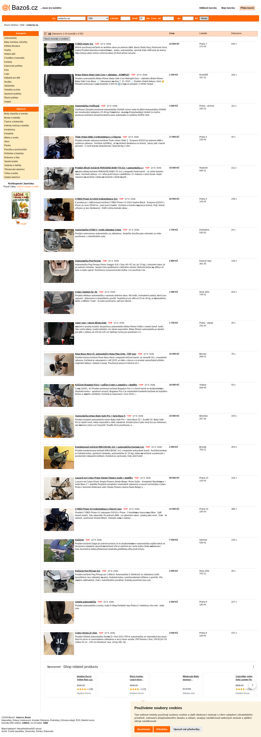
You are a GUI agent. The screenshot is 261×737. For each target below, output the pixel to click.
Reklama (44, 720)
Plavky (7, 145)
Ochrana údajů (68, 720)
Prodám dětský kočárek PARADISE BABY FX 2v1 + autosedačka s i (109, 168)
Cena (172, 33)
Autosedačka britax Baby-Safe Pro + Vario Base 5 (100, 416)
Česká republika (16, 731)
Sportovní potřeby (12, 94)
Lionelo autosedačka (85, 602)
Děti (22, 25)
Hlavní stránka (11, 25)
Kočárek (79, 540)
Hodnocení (25, 720)
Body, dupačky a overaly (16, 113)
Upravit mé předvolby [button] (187, 729)
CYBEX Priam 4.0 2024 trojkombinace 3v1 (96, 199)
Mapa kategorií (8, 728)
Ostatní (7, 102)
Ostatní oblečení (12, 177)
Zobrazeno (236, 33)
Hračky (7, 50)
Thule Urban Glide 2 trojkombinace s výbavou (98, 137)
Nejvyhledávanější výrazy (29, 728)
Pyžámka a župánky (14, 153)
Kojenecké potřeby (13, 66)
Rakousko (48, 731)
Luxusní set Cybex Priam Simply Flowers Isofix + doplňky (104, 478)
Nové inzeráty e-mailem (56, 38)
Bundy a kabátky (12, 117)
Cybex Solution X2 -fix (86, 292)
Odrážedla (9, 86)
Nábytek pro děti (12, 78)
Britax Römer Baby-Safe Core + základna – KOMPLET (102, 75)
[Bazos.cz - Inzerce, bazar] (20, 10)
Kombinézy (9, 129)
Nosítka (8, 82)
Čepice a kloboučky (13, 121)
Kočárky (8, 62)
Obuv (6, 141)
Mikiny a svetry (11, 137)
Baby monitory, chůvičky (15, 42)
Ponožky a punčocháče (15, 149)
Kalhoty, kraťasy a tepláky (16, 125)
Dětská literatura (12, 46)
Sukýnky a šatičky (12, 165)
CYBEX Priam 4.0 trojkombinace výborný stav (98, 509)
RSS (78, 720)
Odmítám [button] (161, 729)
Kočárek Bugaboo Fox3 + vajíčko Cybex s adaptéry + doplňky (106, 385)
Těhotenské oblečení (14, 169)
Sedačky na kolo (12, 89)
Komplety (8, 133)
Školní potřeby (11, 97)
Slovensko (30, 731)
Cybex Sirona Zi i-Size (86, 633)
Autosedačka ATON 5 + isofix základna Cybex (98, 230)
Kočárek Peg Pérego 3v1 (87, 571)
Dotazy (16, 720)
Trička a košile (11, 173)
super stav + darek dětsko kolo (90, 323)
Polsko (39, 731)
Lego (6, 74)
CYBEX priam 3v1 (84, 44)
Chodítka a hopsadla (14, 58)
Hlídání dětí (9, 54)
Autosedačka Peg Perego (88, 261)
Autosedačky (10, 38)
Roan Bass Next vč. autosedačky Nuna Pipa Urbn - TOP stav (105, 354)
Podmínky (54, 720)
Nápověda (6, 720)
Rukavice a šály (12, 157)
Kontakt (35, 720)
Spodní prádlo (11, 161)
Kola (6, 70)
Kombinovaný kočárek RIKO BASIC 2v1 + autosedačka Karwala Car (109, 447)
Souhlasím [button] (143, 729)
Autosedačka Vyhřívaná (87, 106)
